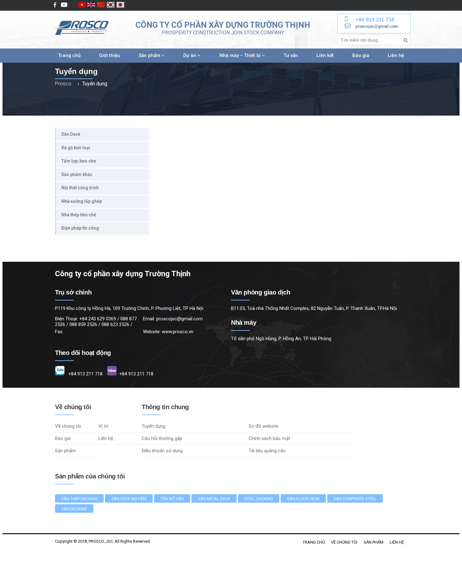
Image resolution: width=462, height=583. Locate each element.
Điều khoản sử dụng (162, 451)
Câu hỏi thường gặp (162, 438)
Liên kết (325, 55)
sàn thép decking (79, 498)
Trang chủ (69, 55)
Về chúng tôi (68, 426)
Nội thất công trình (80, 187)
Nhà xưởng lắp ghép (81, 201)
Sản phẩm (150, 55)
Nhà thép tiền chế (78, 214)
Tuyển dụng (153, 426)
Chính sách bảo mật (269, 438)
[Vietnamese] (82, 5)
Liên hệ (396, 55)
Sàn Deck (70, 134)
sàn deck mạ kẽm (128, 498)
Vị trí (103, 426)
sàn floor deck (303, 498)
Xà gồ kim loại (75, 147)
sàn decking (74, 508)
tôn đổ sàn (172, 498)
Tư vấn (290, 55)
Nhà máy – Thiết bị (240, 55)
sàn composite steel (355, 498)
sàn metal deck (214, 498)
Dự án (190, 55)
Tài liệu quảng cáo (267, 451)
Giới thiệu (109, 55)
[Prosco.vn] (80, 28)
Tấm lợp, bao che (78, 160)
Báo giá (360, 55)
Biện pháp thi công (80, 228)
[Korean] (111, 5)
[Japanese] (121, 5)
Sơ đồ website (263, 426)
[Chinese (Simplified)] (101, 5)
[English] (91, 5)
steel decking (258, 498)
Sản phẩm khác (76, 174)
